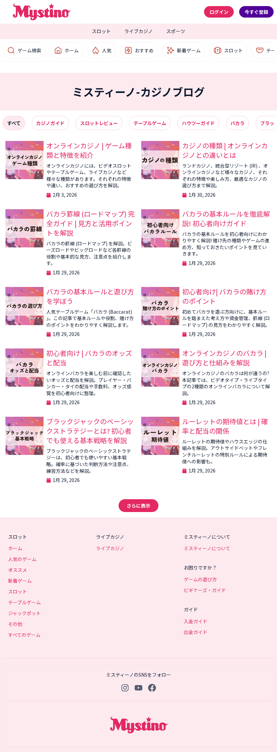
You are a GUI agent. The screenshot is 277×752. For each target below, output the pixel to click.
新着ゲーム (189, 50)
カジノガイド (50, 123)
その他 (15, 624)
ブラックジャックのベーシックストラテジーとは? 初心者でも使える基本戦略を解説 (90, 430)
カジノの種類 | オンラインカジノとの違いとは (225, 150)
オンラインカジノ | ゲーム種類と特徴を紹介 (89, 150)
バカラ (237, 123)
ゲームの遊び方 (200, 579)
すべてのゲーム (24, 634)
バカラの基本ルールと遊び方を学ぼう (90, 296)
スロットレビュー (99, 123)
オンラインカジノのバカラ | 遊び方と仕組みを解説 (224, 357)
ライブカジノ (138, 31)
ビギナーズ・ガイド (205, 590)
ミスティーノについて (207, 548)
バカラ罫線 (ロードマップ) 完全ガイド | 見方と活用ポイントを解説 (90, 223)
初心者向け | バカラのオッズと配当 (89, 357)
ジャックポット (24, 613)
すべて (14, 123)
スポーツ (175, 31)
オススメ (17, 569)
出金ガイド (195, 632)
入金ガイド (195, 621)
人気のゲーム (22, 559)
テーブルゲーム (149, 123)
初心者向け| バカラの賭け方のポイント (224, 296)
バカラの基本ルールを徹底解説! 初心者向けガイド (226, 218)
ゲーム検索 (29, 50)
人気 (106, 50)
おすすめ (144, 50)
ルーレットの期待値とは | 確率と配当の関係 (225, 426)
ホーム (72, 50)
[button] (138, 505)
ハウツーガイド (198, 123)
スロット (101, 31)
